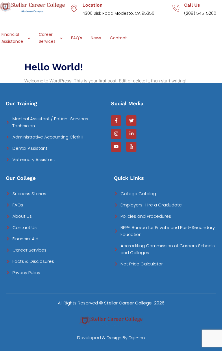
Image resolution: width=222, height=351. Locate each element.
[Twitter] (131, 120)
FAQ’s (76, 38)
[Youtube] (116, 147)
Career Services (47, 38)
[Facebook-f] (116, 120)
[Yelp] (131, 147)
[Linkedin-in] (131, 134)
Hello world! (53, 67)
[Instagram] (116, 134)
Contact (118, 38)
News (96, 38)
